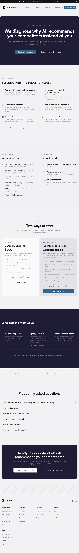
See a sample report (25, 52)
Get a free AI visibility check (52, 470)
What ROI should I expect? (12, 424)
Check (37, 7)
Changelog (22, 521)
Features (22, 511)
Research (47, 7)
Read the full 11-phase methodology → (14, 128)
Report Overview (7, 511)
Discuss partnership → (37, 345)
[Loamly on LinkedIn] (75, 501)
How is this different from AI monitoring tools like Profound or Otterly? (29, 403)
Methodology (6, 514)
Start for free (70, 7)
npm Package (57, 518)
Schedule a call (20, 282)
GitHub (55, 514)
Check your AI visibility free (51, 52)
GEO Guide (39, 514)
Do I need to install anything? (13, 419)
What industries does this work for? (16, 414)
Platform (26, 7)
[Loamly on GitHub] (72, 501)
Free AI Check (6, 521)
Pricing (57, 7)
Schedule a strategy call (58, 291)
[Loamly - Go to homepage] (8, 7)
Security (5, 544)
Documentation (24, 518)
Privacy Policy (6, 534)
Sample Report (7, 518)
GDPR (4, 541)
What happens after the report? (14, 430)
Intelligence (14, 7)
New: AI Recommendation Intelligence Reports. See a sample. (39, 1)
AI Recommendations (43, 511)
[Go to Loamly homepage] (7, 500)
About (55, 511)
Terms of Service (7, 537)
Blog (66, 7)
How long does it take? (11, 408)
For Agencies (6, 525)
